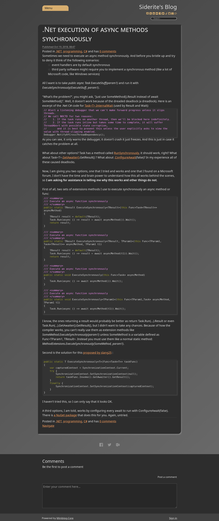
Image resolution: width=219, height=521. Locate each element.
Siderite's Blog (158, 7)
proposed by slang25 (97, 353)
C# (85, 51)
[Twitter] (163, 13)
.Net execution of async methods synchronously (95, 33)
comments (108, 51)
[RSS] (150, 13)
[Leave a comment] (175, 13)
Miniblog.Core (65, 518)
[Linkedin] (154, 13)
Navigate (48, 426)
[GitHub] (169, 13)
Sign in (173, 518)
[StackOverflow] (166, 13)
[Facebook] (160, 13)
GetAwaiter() (71, 157)
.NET (59, 51)
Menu (48, 8)
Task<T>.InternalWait (99, 106)
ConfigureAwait (125, 157)
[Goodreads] (172, 13)
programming (72, 51)
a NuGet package (65, 415)
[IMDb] (157, 13)
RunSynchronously (126, 153)
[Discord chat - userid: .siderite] (147, 13)
